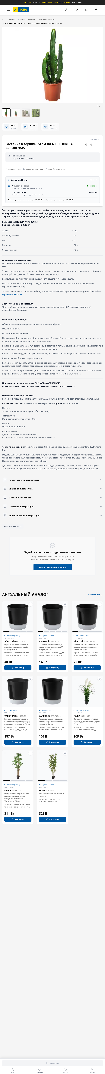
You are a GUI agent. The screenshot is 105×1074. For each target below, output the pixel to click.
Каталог (12, 19)
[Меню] (8, 10)
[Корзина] (96, 10)
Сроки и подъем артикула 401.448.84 (59, 200)
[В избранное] (97, 144)
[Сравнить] (91, 144)
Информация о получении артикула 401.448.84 (25, 200)
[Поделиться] (85, 144)
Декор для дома (27, 19)
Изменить (93, 180)
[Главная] (3, 19)
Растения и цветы (47, 19)
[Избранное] (76, 10)
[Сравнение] (86, 10)
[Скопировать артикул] (20, 526)
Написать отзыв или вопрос (53, 567)
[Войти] (66, 9)
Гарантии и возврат (12, 294)
